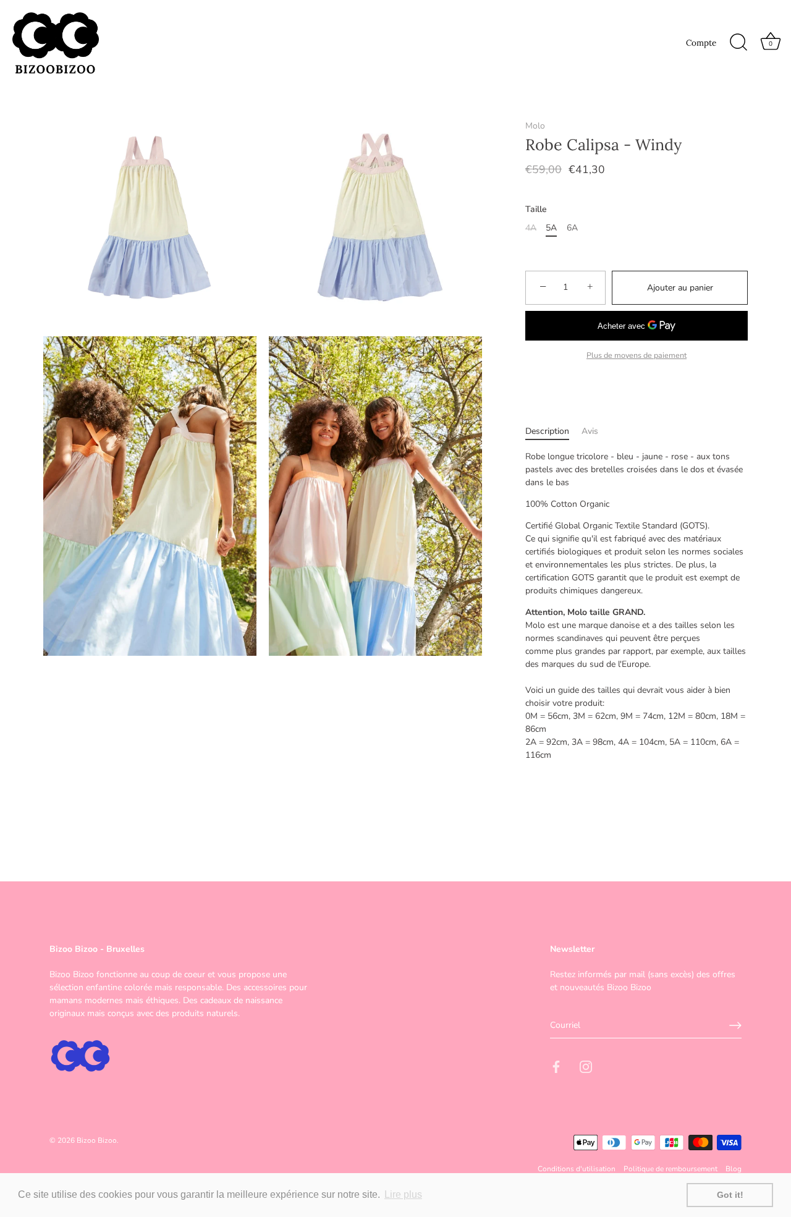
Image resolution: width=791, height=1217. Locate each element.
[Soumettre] (735, 1025)
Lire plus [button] (403, 1194)
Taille (536, 210)
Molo (535, 126)
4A (530, 228)
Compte (701, 42)
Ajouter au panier (680, 288)
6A (572, 228)
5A (551, 228)
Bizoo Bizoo (97, 1140)
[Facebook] (556, 1066)
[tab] (553, 431)
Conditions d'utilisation (576, 1169)
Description (547, 431)
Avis (590, 431)
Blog (733, 1169)
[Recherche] (738, 42)
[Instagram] (586, 1066)
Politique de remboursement (670, 1169)
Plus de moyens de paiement (636, 355)
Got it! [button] (730, 1195)
